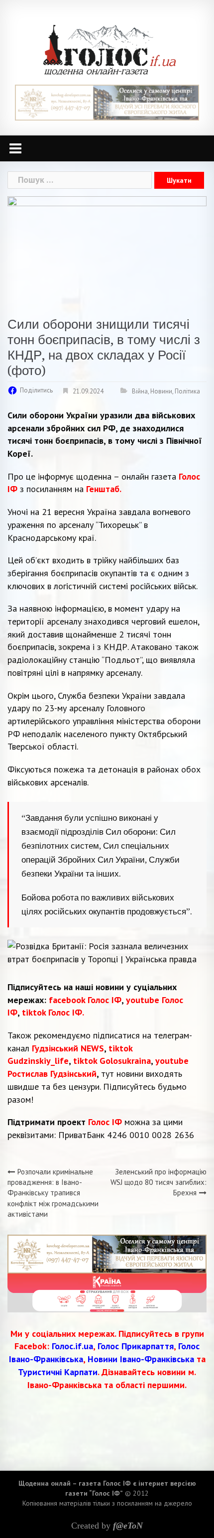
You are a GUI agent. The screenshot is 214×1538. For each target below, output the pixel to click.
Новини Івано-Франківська (141, 1359)
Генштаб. (103, 489)
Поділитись (36, 390)
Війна (140, 391)
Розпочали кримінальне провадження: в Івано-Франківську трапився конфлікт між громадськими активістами (53, 1193)
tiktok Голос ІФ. (53, 1012)
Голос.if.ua (72, 1346)
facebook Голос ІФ (85, 1000)
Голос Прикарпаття (136, 1346)
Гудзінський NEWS (68, 1048)
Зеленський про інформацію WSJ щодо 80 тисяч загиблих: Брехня (158, 1182)
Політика (187, 391)
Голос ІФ (105, 1122)
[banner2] (107, 1291)
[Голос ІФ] (109, 49)
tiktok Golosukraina (112, 1060)
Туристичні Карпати (58, 1372)
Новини (161, 391)
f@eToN (128, 1526)
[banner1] (107, 102)
